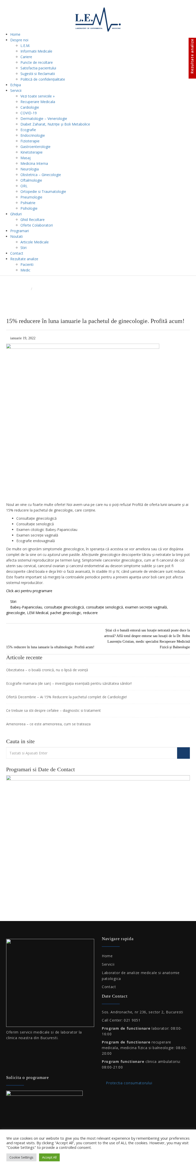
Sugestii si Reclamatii (37, 73)
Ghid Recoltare (32, 219)
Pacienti (26, 264)
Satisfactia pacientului (38, 68)
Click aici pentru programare (29, 590)
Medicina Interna (34, 163)
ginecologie (15, 612)
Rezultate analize (24, 258)
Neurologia (29, 169)
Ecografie (28, 129)
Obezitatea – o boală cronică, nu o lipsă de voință (47, 669)
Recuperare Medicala (37, 101)
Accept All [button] (49, 1157)
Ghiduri (16, 214)
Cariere (26, 56)
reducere (90, 612)
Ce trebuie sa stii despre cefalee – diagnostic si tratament (53, 710)
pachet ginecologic (65, 612)
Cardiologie (29, 107)
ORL (24, 185)
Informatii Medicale (36, 51)
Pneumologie (31, 197)
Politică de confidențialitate (42, 79)
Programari (19, 230)
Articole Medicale (34, 242)
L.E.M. (25, 45)
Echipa (15, 84)
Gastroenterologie (35, 146)
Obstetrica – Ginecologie (40, 174)
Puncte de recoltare (36, 62)
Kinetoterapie (31, 152)
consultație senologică (104, 607)
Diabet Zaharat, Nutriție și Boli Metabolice (55, 124)
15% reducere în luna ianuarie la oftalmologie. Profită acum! (50, 647)
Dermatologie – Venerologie (43, 118)
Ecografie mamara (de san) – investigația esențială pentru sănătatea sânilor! (69, 683)
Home (15, 34)
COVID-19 (28, 112)
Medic (25, 270)
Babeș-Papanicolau (26, 607)
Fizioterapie (30, 141)
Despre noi (19, 40)
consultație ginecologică (64, 607)
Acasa (24, 288)
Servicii (15, 90)
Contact (16, 253)
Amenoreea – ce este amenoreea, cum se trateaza (48, 724)
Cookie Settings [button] (21, 1157)
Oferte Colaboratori (36, 225)
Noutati (16, 236)
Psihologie (29, 208)
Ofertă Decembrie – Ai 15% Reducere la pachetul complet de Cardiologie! (66, 696)
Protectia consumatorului (128, 1082)
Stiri (23, 247)
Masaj (25, 157)
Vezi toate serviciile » (37, 96)
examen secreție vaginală (146, 607)
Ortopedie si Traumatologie (43, 191)
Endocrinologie (32, 135)
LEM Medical (37, 612)
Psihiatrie (27, 202)
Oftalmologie (31, 180)
